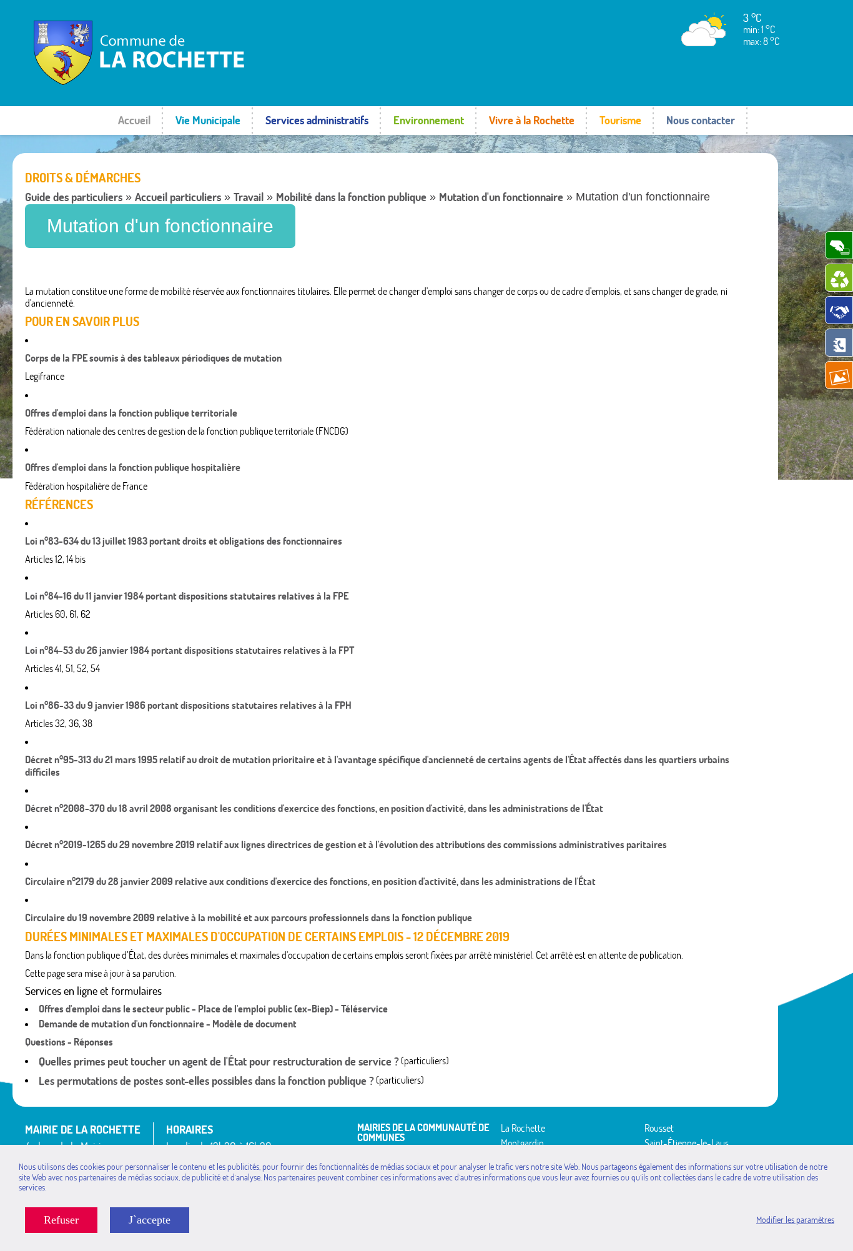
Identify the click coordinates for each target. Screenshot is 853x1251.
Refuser (61, 1220)
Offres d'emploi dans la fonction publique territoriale (131, 413)
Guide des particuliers (73, 197)
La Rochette (523, 1128)
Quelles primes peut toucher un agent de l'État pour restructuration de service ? (219, 1061)
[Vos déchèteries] (839, 278)
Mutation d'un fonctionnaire (501, 197)
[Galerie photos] (839, 375)
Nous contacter (700, 120)
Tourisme (620, 120)
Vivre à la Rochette (531, 120)
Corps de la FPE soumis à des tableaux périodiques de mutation (153, 358)
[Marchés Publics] (839, 310)
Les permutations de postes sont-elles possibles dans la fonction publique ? (206, 1081)
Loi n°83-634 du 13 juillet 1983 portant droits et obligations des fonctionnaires (183, 541)
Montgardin (522, 1143)
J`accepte (149, 1220)
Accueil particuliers (178, 197)
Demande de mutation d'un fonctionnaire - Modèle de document (168, 1023)
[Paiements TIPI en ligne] (839, 245)
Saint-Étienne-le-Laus (686, 1143)
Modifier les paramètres (795, 1219)
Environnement (428, 120)
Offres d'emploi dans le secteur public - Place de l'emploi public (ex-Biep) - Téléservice (213, 1008)
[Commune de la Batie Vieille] (171, 84)
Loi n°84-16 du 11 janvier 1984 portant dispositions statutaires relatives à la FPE (186, 596)
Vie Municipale (207, 120)
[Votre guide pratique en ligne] (839, 343)
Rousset (659, 1128)
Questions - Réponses (69, 1042)
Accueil (134, 120)
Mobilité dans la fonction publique (351, 197)
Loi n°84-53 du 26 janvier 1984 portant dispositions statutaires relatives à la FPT (189, 650)
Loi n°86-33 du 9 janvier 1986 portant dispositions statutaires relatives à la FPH (188, 705)
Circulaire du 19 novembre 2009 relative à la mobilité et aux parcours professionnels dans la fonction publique (248, 917)
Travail (249, 197)
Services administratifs (316, 120)
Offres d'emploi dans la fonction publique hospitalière (132, 467)
